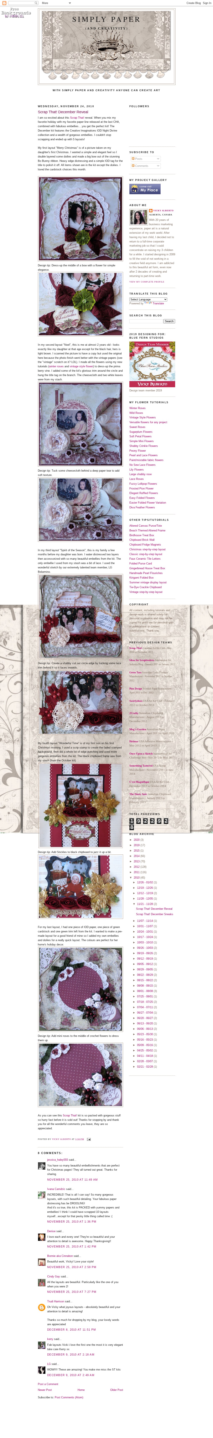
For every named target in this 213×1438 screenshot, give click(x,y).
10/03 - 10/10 (145, 942)
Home (81, 1389)
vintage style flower (81, 366)
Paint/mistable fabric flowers (146, 460)
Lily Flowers (136, 469)
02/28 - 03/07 (145, 1061)
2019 (137, 845)
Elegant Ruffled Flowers (143, 493)
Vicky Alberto (62, 1139)
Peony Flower (137, 450)
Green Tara (135, 672)
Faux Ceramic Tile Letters (145, 558)
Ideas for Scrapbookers (141, 660)
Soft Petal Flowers (140, 436)
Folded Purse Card (140, 563)
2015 (137, 850)
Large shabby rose (140, 474)
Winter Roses (137, 408)
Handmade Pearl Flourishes (146, 573)
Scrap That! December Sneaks (154, 914)
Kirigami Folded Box (141, 577)
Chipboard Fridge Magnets (145, 544)
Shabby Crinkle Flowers (143, 445)
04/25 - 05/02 (145, 1050)
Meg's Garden (137, 729)
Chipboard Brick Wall (142, 539)
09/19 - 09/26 (145, 953)
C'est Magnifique (139, 781)
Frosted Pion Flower (141, 488)
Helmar (134, 741)
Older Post (116, 1389)
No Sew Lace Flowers (142, 464)
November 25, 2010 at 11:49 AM (72, 1179)
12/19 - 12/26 (145, 887)
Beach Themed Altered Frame (147, 530)
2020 (137, 839)
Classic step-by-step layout (145, 554)
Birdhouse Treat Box (141, 535)
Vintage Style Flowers (142, 417)
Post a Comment (48, 1384)
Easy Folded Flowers (142, 497)
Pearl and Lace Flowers (143, 455)
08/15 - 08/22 (145, 980)
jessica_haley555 (57, 1159)
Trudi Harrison (55, 1301)
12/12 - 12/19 (145, 893)
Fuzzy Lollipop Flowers (143, 483)
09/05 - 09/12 (145, 964)
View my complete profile (146, 282)
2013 (137, 861)
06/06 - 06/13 (145, 1028)
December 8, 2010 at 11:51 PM (71, 1329)
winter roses (56, 366)
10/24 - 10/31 (145, 931)
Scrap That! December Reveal (154, 908)
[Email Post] (88, 1139)
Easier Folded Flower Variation (147, 502)
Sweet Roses (137, 427)
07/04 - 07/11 (145, 1007)
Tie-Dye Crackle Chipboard (145, 587)
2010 (137, 877)
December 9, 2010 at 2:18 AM (70, 1354)
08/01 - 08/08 (145, 991)
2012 (137, 866)
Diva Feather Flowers (142, 507)
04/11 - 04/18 (145, 1055)
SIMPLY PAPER (106, 19)
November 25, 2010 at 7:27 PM (71, 1291)
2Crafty (134, 713)
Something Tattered (140, 765)
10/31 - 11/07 (145, 926)
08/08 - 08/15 (145, 985)
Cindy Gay (53, 1276)
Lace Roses (136, 479)
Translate (158, 303)
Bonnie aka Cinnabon (60, 1255)
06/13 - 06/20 (145, 1023)
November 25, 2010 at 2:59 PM (71, 1267)
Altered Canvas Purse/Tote (145, 525)
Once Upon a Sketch (141, 753)
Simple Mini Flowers (141, 441)
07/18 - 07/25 (145, 1001)
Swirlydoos (135, 700)
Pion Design (135, 688)
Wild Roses (136, 412)
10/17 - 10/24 (145, 937)
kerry (50, 1339)
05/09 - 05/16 (145, 1045)
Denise (51, 1231)
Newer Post (45, 1389)
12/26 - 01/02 (145, 882)
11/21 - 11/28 (145, 904)
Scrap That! (77, 117)
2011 (137, 872)
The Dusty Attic (138, 794)
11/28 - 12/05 (145, 898)
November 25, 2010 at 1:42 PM (71, 1246)
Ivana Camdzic (56, 1189)
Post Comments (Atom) (69, 1397)
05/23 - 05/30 (145, 1034)
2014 (137, 856)
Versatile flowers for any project (148, 422)
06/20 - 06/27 (145, 1018)
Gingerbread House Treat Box (147, 568)
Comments (141, 165)
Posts (138, 158)
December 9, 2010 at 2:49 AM (70, 1375)
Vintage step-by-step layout (145, 592)
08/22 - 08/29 (145, 974)
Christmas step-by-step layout (147, 549)
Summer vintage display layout (148, 582)
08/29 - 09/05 (145, 969)
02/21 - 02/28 (145, 1066)
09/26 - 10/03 (145, 947)
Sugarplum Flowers (140, 431)
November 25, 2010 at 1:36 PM (71, 1221)
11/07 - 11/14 (145, 920)
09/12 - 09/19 (145, 958)
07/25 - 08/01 (145, 996)
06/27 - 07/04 (145, 1012)
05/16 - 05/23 (145, 1039)
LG (49, 1363)
